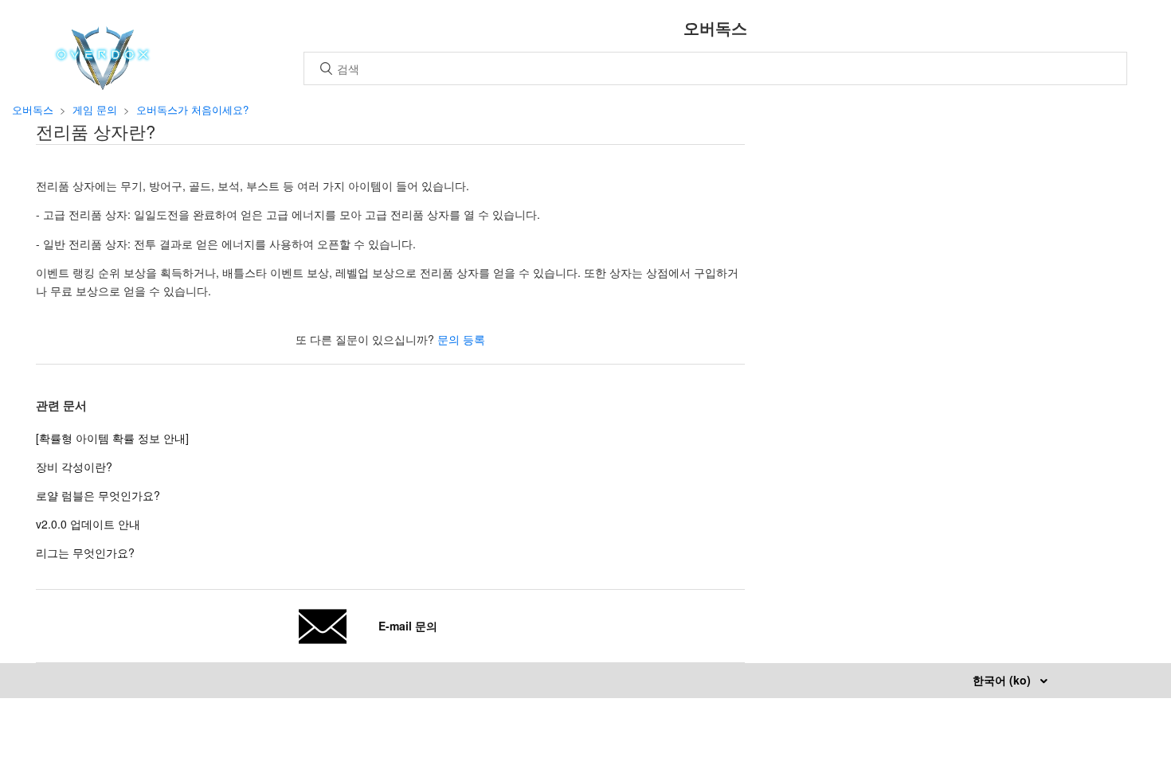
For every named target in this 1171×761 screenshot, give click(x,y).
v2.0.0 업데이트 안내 (88, 524)
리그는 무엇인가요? (85, 552)
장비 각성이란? (74, 466)
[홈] (102, 85)
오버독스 (32, 109)
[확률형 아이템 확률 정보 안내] (112, 438)
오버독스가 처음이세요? (192, 109)
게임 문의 (94, 109)
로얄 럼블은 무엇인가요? (98, 495)
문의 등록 (461, 339)
